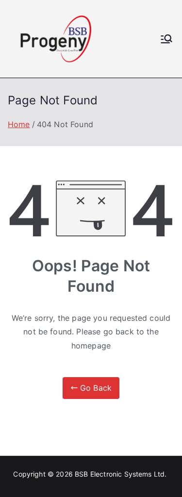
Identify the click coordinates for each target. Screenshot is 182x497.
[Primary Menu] (166, 39)
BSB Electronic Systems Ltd (120, 474)
